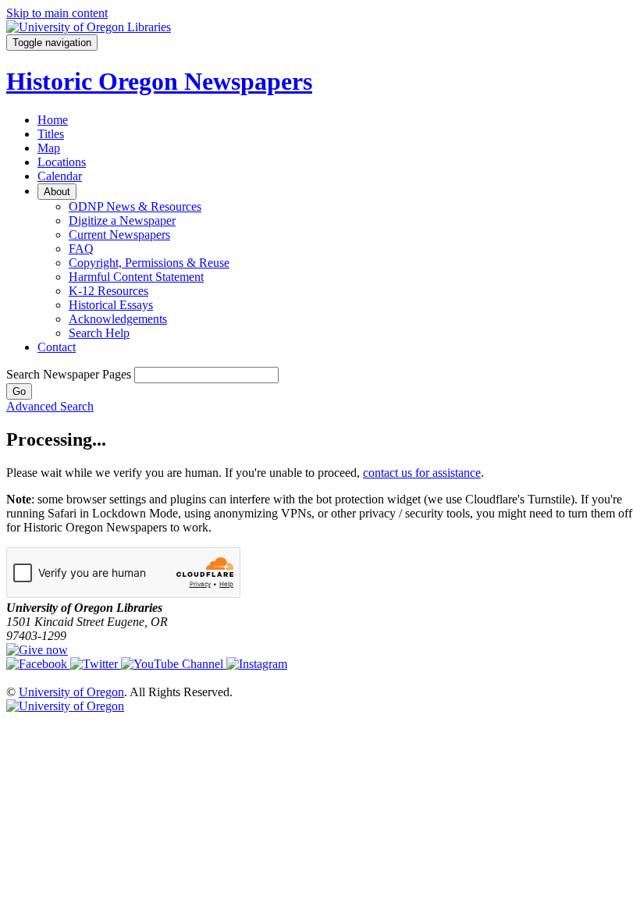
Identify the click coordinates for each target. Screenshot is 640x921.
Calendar (59, 176)
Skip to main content (57, 13)
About (57, 191)
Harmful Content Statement (136, 276)
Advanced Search (50, 406)
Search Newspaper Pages (68, 374)
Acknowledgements (118, 318)
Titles (50, 133)
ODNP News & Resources (135, 206)
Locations (61, 162)
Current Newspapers (119, 234)
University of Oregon (71, 692)
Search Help (99, 333)
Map (48, 148)
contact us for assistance (422, 472)
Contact (56, 347)
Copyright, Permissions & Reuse (149, 262)
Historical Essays (111, 304)
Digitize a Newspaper (122, 220)
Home (52, 119)
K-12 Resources (108, 290)
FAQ (81, 248)
